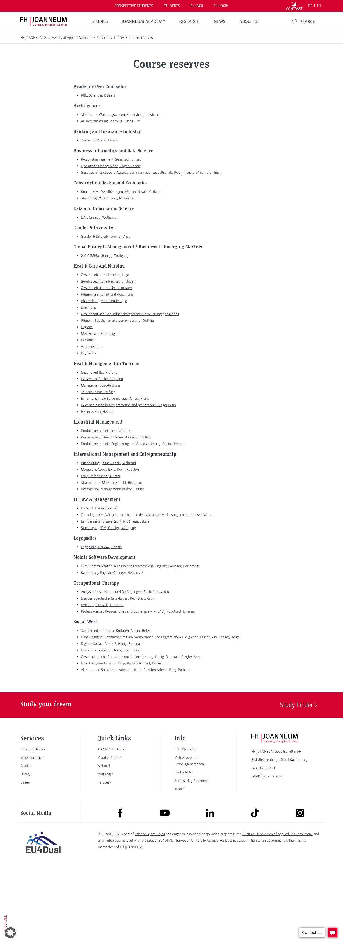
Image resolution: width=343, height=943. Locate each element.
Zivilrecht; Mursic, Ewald (99, 140)
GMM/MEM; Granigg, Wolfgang (104, 255)
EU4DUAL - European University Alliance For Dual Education (202, 840)
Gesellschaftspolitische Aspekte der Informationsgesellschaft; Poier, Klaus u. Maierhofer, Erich (151, 172)
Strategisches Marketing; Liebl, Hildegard (111, 482)
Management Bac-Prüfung (100, 385)
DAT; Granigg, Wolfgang (98, 217)
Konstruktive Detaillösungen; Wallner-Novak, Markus (120, 191)
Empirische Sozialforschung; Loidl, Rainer (111, 650)
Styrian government (270, 840)
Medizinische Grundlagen (100, 333)
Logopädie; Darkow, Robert (101, 547)
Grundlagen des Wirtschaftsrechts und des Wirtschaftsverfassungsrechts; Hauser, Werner (147, 514)
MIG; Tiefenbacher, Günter (100, 476)
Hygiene (87, 327)
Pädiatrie (87, 340)
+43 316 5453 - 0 (263, 768)
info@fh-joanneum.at (267, 776)
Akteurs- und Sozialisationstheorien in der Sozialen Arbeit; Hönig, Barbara (135, 670)
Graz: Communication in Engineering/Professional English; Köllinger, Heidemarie (140, 566)
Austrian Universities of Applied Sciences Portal (277, 834)
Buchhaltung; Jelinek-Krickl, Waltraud (108, 463)
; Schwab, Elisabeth (102, 605)
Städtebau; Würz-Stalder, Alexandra (107, 198)
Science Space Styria (150, 834)
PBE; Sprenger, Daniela (98, 95)
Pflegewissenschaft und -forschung (107, 294)
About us (249, 21)
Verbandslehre (91, 346)
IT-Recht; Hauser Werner (99, 508)
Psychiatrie (89, 353)
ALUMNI (196, 6)
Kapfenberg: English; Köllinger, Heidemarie (112, 572)
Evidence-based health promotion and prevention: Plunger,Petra (128, 405)
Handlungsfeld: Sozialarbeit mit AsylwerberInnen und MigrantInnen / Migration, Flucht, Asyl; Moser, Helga (160, 637)
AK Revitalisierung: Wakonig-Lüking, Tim (110, 121)
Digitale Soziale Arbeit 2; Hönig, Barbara (110, 643)
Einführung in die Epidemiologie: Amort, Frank (115, 398)
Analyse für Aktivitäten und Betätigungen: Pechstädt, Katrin (125, 592)
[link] (43, 749)
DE (310, 6)
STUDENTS (172, 6)
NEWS (219, 21)
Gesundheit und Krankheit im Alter (106, 288)
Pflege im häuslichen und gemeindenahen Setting (117, 320)
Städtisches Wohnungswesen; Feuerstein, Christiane (120, 114)
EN (319, 6)
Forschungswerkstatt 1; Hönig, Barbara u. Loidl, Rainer (121, 663)
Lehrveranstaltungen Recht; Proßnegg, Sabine (115, 521)
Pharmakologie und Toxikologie (104, 301)
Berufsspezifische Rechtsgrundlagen (108, 281)
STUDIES (99, 21)
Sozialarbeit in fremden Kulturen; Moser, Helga (115, 630)
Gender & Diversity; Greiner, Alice (105, 236)
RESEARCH (189, 21)
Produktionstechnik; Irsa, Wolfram (106, 430)
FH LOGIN (221, 6)
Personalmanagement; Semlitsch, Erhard (111, 159)
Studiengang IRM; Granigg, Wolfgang (108, 528)
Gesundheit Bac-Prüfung (99, 372)
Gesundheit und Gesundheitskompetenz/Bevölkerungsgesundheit (130, 314)
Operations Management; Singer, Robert (110, 166)
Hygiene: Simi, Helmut (97, 411)
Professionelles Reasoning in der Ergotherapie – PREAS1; (138, 611)
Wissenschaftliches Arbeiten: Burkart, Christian (115, 437)
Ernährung (88, 307)
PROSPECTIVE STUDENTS (134, 6)
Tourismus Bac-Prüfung (98, 392)
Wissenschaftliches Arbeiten (102, 379)
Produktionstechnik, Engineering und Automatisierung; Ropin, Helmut (132, 443)
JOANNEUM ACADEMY (143, 21)
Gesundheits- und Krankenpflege (105, 274)
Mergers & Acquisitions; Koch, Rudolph (110, 469)
